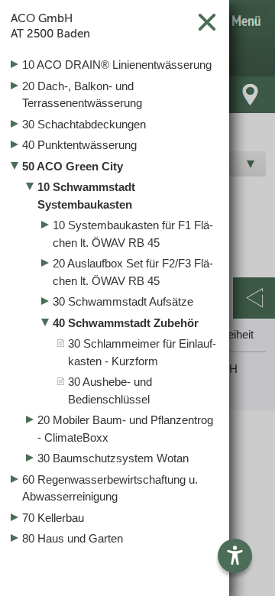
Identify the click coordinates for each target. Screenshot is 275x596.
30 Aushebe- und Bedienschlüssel (110, 390)
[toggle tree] (114, 66)
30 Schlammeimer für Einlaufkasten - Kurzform (142, 352)
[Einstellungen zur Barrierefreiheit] (235, 556)
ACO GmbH (50, 25)
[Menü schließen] (207, 22)
